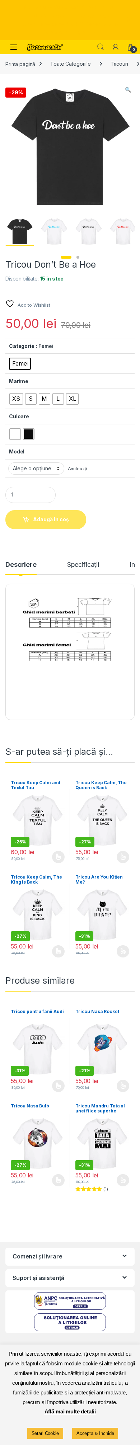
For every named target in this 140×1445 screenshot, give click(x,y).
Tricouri (119, 64)
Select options (56, 857)
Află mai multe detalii (70, 1411)
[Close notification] (128, 20)
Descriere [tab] (21, 564)
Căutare (100, 47)
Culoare (19, 416)
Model (16, 451)
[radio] (20, 363)
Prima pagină (20, 64)
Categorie (21, 346)
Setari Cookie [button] (45, 1433)
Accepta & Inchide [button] (95, 1433)
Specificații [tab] (83, 564)
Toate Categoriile (70, 64)
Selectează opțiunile (116, 857)
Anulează (77, 468)
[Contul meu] (116, 47)
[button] (128, 89)
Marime (18, 381)
